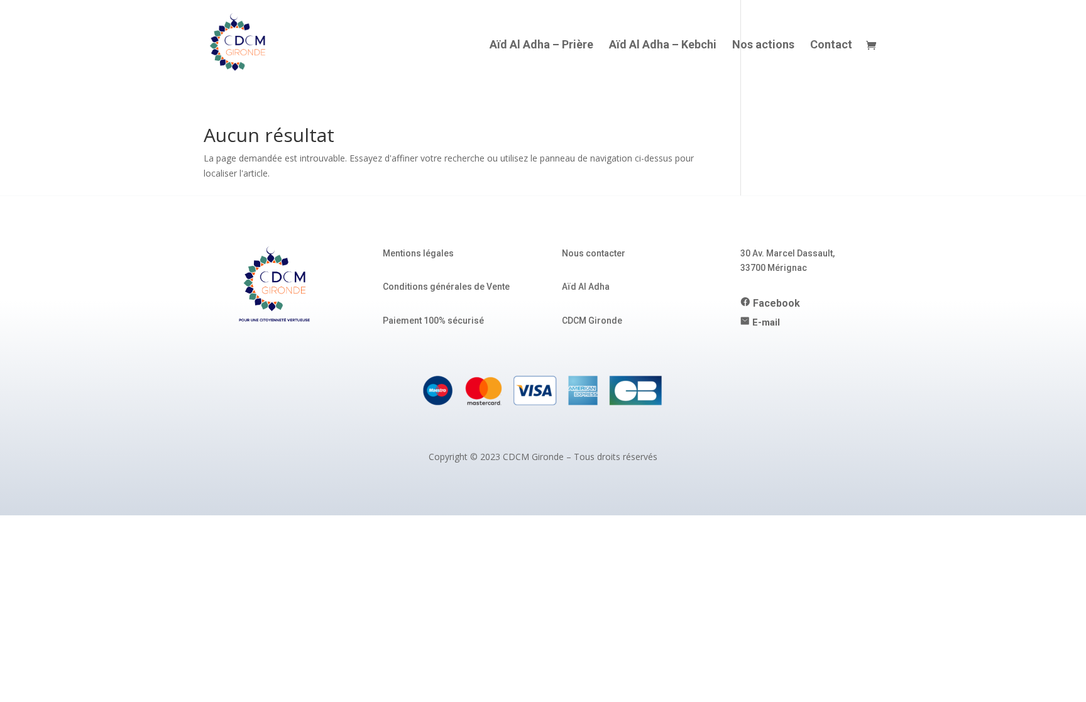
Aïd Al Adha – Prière (541, 45)
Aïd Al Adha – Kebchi (662, 45)
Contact (831, 45)
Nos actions (763, 45)
